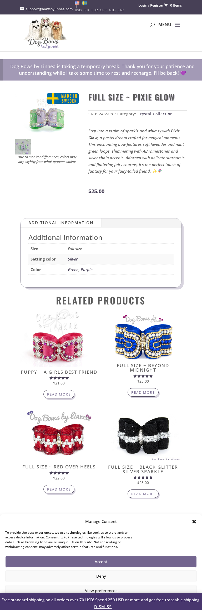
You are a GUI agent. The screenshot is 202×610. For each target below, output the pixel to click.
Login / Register (150, 5)
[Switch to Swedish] (84, 3)
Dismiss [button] (103, 606)
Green (73, 269)
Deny (101, 576)
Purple (87, 269)
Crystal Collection (155, 113)
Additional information (61, 222)
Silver (73, 259)
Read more (59, 394)
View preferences (101, 590)
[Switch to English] (77, 3)
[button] (194, 521)
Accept (101, 561)
